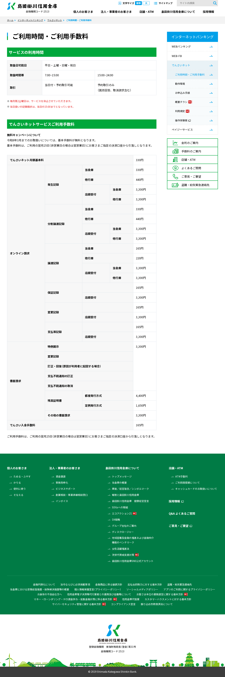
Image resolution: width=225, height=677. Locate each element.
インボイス (62, 501)
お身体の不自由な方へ (49, 594)
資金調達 (61, 476)
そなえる (18, 495)
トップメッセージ (122, 476)
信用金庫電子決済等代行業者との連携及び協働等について (99, 594)
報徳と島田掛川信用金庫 (125, 495)
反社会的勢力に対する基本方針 (145, 584)
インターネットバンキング (30, 20)
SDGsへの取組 (120, 507)
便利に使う (20, 488)
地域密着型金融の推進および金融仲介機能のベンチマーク (133, 540)
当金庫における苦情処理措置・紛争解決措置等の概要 (39, 589)
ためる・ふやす (22, 476)
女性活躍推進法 (120, 548)
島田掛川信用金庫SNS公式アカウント (132, 561)
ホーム (10, 20)
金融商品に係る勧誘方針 (108, 584)
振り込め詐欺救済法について (157, 604)
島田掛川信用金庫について (178, 11)
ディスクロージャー (123, 532)
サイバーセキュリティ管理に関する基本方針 (76, 604)
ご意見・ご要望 (178, 526)
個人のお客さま (83, 11)
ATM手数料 (181, 476)
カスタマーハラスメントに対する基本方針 (168, 599)
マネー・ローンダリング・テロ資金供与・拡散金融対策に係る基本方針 (73, 599)
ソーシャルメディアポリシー (142, 589)
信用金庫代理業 (130, 599)
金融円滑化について (44, 584)
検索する (215, 3)
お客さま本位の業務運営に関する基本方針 (159, 594)
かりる (17, 482)
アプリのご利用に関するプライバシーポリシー (189, 589)
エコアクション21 (122, 513)
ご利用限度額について (187, 482)
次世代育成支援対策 (123, 555)
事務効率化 (62, 482)
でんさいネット (54, 20)
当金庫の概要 (119, 482)
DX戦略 (116, 519)
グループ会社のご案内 (124, 525)
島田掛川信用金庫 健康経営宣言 (130, 501)
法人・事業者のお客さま (116, 11)
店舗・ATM (146, 11)
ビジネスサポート (65, 488)
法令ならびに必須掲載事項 (75, 584)
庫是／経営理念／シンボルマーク (130, 488)
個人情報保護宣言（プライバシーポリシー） (97, 589)
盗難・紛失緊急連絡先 (179, 584)
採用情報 (208, 11)
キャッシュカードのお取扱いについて (196, 488)
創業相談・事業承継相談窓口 (72, 495)
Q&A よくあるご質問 (182, 513)
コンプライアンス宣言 (123, 604)
